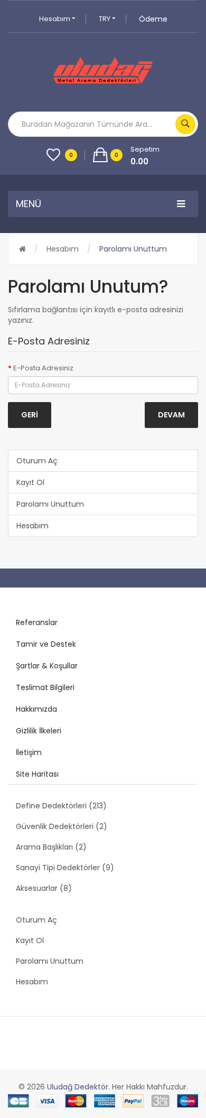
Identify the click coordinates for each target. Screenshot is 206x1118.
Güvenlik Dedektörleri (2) (61, 826)
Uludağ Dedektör (77, 1087)
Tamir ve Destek (46, 644)
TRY (105, 19)
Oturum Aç (37, 460)
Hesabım (55, 19)
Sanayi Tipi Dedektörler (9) (65, 867)
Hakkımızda (36, 709)
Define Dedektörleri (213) (61, 805)
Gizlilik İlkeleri (38, 730)
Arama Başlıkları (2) (51, 847)
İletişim (29, 752)
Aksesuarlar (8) (44, 888)
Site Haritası (37, 774)
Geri (29, 414)
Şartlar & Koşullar (47, 665)
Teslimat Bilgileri (45, 687)
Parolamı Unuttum (133, 249)
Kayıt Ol (30, 482)
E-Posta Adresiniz (43, 368)
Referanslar (37, 622)
